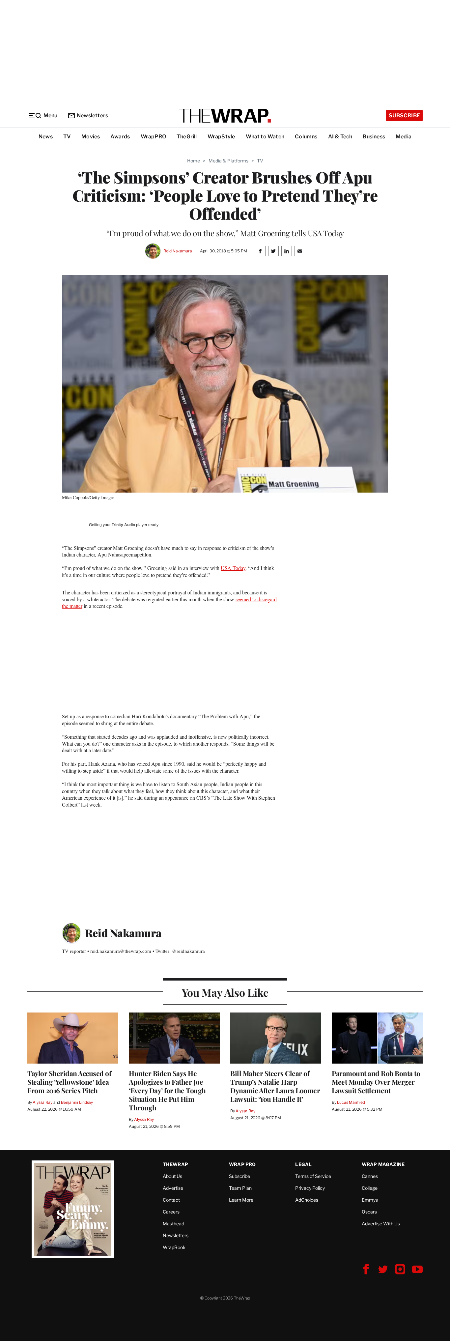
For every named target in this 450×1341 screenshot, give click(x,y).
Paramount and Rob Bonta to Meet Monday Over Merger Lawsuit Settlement (376, 1082)
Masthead (173, 1223)
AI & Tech (340, 136)
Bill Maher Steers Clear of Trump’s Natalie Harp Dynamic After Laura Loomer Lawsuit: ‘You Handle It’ (275, 1086)
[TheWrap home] (225, 116)
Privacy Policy (310, 1188)
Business (374, 136)
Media (403, 136)
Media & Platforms (228, 160)
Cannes (370, 1176)
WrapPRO (153, 136)
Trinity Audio (123, 525)
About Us (172, 1176)
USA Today (233, 567)
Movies (90, 136)
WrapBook (174, 1247)
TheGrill (187, 136)
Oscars (369, 1211)
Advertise (173, 1188)
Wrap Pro (242, 1164)
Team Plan (240, 1188)
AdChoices (306, 1200)
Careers (171, 1211)
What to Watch (265, 136)
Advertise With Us (381, 1223)
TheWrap (175, 1164)
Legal (303, 1164)
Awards (120, 136)
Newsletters (92, 115)
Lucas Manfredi (351, 1102)
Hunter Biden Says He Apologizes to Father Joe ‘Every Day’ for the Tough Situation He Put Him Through (167, 1090)
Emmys (370, 1200)
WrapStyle (221, 136)
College (370, 1188)
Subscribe (404, 115)
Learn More (241, 1200)
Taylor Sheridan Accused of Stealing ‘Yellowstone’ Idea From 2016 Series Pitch (69, 1082)
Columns (306, 136)
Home (193, 160)
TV (67, 136)
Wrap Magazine (383, 1164)
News (46, 136)
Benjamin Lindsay (77, 1102)
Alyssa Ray (42, 1102)
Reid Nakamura (177, 250)
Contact (171, 1200)
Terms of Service (313, 1176)
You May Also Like (225, 992)
